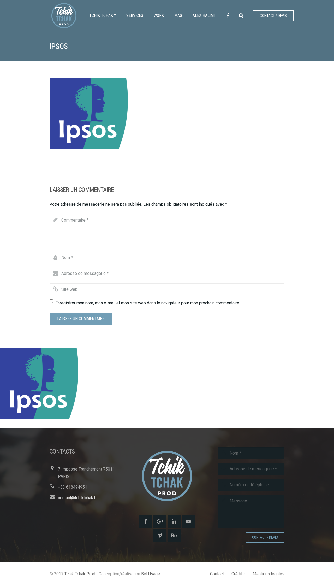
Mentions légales (268, 573)
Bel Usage (150, 573)
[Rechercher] (241, 16)
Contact (217, 573)
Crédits (238, 573)
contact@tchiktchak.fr (77, 497)
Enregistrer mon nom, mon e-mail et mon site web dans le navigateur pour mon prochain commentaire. (147, 302)
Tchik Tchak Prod (79, 573)
